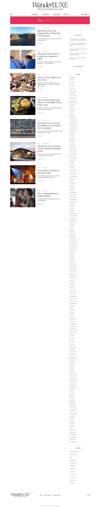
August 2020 (72, 222)
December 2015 (73, 351)
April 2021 (72, 211)
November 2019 (73, 243)
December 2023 (73, 151)
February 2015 (73, 374)
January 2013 (72, 432)
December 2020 (73, 213)
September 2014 (73, 386)
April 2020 (72, 231)
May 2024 (72, 139)
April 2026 (72, 86)
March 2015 (72, 372)
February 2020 (73, 236)
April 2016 (72, 342)
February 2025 (73, 118)
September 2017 (73, 303)
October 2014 (73, 384)
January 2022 (72, 194)
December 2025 (73, 95)
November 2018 (73, 271)
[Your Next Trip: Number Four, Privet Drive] (22, 82)
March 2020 (72, 234)
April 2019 (72, 259)
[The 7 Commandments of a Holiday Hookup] (22, 197)
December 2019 (73, 241)
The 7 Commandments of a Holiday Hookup (48, 194)
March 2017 (72, 317)
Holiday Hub (72, 465)
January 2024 (73, 148)
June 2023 (72, 164)
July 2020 (72, 224)
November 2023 (73, 153)
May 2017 (72, 312)
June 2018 (72, 282)
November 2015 (73, 354)
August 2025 (72, 104)
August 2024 (72, 132)
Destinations (34, 14)
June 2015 (72, 365)
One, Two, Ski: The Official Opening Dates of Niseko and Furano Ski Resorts (78, 44)
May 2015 (72, 367)
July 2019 (72, 252)
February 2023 (73, 169)
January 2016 (72, 349)
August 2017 (72, 305)
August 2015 (72, 361)
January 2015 (72, 377)
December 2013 (73, 407)
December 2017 (73, 296)
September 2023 (73, 158)
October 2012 (73, 439)
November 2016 (73, 326)
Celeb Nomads (73, 454)
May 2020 (72, 229)
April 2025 (72, 114)
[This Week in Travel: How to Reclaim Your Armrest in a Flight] (22, 59)
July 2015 (72, 363)
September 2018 (73, 275)
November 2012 (73, 437)
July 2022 (72, 181)
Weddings (72, 483)
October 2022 (73, 174)
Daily (38, 28)
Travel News (72, 480)
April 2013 (72, 425)
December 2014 (73, 379)
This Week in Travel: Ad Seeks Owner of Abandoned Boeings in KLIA (49, 148)
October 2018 (73, 273)
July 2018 (72, 280)
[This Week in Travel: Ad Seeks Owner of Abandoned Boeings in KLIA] (22, 151)
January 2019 (72, 266)
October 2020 (73, 218)
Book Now (66, 14)
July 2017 (72, 307)
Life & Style (72, 471)
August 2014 (72, 388)
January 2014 (72, 404)
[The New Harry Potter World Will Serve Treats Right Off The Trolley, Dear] (22, 105)
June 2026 (72, 81)
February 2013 (73, 430)
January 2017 (72, 321)
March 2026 (72, 88)
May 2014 (72, 395)
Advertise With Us (56, 495)
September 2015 (73, 358)
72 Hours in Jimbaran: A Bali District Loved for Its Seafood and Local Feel (78, 39)
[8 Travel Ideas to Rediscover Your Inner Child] (22, 174)
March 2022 (72, 190)
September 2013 (73, 414)
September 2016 (73, 331)
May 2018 (72, 284)
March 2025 (72, 116)
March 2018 (72, 289)
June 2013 (72, 420)
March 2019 (72, 261)
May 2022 (72, 185)
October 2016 (73, 328)
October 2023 (73, 155)
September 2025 (73, 102)
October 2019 (73, 245)
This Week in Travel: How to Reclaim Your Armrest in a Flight (48, 56)
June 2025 (72, 109)
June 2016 (72, 337)
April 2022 (72, 188)
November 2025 (73, 98)
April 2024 (72, 141)
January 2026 (73, 93)
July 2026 (72, 79)
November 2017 (73, 298)
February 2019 (73, 264)
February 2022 (73, 192)
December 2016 (73, 324)
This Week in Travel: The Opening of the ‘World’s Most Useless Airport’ (48, 33)
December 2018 (73, 268)
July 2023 (72, 162)
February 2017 (73, 319)
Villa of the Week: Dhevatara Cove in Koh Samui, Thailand (78, 54)
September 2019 (73, 247)
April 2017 (72, 314)
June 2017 (72, 310)
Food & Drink (56, 14)
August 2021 (72, 204)
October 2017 (73, 301)
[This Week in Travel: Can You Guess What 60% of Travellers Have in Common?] (22, 128)
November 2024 (73, 125)
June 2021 (72, 206)
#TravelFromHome (74, 451)
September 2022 (73, 176)
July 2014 (72, 391)
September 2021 (73, 201)
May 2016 (72, 340)
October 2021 (73, 199)
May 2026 (72, 84)
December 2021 (73, 197)
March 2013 (72, 427)
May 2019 (72, 257)
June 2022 (72, 183)
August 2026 (72, 77)
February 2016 (73, 347)
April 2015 (72, 370)
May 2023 (72, 167)
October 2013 (73, 411)
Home (41, 495)
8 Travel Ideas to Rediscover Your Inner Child (48, 171)
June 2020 (72, 227)
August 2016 (72, 333)
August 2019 (72, 250)
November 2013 (73, 409)
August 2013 (72, 416)
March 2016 (72, 344)
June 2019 (72, 254)
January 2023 (72, 171)
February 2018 (73, 291)
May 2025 (72, 111)
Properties (46, 14)
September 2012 (73, 441)
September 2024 (73, 130)
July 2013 (72, 418)
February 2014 (73, 402)
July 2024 (72, 134)
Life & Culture (73, 468)
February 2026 (73, 91)
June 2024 (72, 137)
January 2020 (73, 238)
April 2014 (72, 397)
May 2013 (72, 423)
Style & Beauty (73, 477)
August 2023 (72, 160)
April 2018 (72, 287)
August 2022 (72, 178)
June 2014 (72, 393)
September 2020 (73, 220)
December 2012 (73, 434)
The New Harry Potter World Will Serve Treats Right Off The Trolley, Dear (49, 102)
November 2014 (73, 381)
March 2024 (72, 144)
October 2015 (73, 356)
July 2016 (72, 335)
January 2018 (72, 294)
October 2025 (73, 100)
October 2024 (73, 128)
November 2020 (73, 215)
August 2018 (72, 277)
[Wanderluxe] (50, 6)
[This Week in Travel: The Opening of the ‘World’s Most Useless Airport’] (22, 36)
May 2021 (72, 208)
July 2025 (72, 107)
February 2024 (73, 146)
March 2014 (72, 400)
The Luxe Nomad (47, 495)
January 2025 (73, 121)
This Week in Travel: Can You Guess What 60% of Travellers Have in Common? (49, 125)
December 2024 (73, 123)
